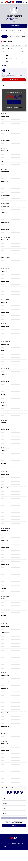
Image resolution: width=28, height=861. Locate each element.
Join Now (14, 825)
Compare (14, 818)
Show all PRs (3, 65)
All (4, 36)
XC (10, 36)
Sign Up (19, 2)
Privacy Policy (13, 843)
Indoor (17, 36)
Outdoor (23, 36)
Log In (20, 107)
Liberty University (10, 18)
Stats (2, 30)
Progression (8, 30)
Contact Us (7, 843)
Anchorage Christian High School (8, 19)
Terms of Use (20, 843)
